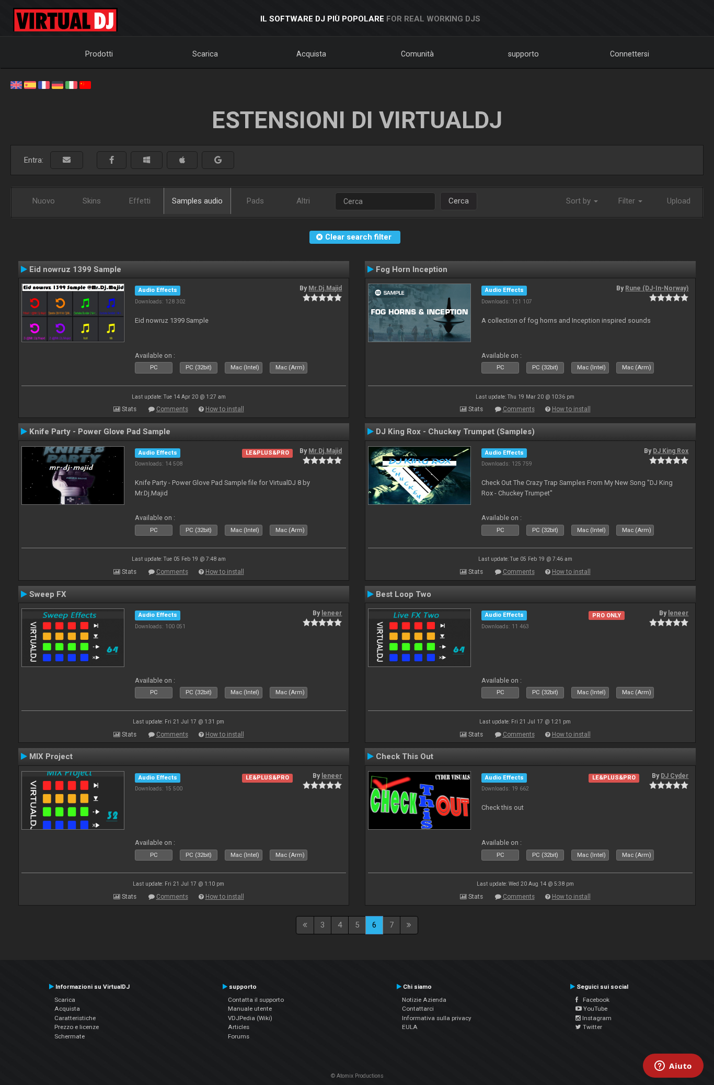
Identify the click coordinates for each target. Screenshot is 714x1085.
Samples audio (197, 201)
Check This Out (404, 756)
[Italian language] (71, 84)
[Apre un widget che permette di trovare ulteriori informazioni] (673, 1067)
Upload (678, 201)
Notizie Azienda (424, 999)
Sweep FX (47, 594)
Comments (172, 409)
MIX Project (51, 756)
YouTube (594, 1008)
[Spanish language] (30, 84)
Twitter (591, 1027)
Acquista (311, 54)
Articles (238, 1027)
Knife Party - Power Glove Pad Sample (99, 431)
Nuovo (43, 201)
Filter (627, 201)
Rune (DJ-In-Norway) (656, 288)
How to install (224, 409)
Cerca (458, 201)
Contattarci (418, 1008)
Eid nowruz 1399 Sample (75, 269)
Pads (255, 201)
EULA (410, 1027)
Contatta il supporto (256, 999)
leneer (331, 613)
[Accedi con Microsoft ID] (147, 160)
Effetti (140, 201)
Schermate (69, 1036)
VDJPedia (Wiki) (250, 1018)
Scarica (205, 54)
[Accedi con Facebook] (111, 160)
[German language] (57, 84)
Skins (92, 201)
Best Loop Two (403, 594)
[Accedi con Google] (218, 160)
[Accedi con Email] (66, 160)
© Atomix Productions (357, 1075)
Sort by (579, 201)
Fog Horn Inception (411, 269)
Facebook (593, 999)
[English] (16, 84)
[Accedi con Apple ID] (182, 160)
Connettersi (629, 54)
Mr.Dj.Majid (325, 288)
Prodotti (99, 54)
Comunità (417, 54)
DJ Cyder (674, 775)
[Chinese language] (85, 84)
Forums (238, 1036)
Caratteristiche (75, 1018)
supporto (523, 54)
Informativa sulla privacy (436, 1018)
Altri (303, 201)
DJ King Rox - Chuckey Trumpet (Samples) (455, 431)
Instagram (596, 1018)
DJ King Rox (670, 451)
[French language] (44, 84)
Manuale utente (250, 1008)
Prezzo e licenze (76, 1027)
